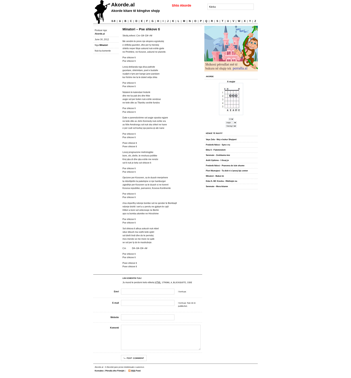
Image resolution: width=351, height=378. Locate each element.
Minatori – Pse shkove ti (141, 29)
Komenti (114, 327)
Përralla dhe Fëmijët (114, 371)
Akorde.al (123, 4)
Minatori (103, 45)
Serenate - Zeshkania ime (218, 155)
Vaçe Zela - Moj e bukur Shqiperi (221, 139)
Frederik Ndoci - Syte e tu (218, 145)
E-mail (115, 303)
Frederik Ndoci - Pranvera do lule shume (225, 165)
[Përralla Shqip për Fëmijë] (231, 49)
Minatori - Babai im (215, 176)
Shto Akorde (181, 5)
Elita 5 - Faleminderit (216, 150)
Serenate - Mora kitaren (217, 186)
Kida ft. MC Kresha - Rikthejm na (221, 181)
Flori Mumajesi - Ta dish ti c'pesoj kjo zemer (227, 171)
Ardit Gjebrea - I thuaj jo (217, 160)
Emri (116, 291)
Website (114, 317)
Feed (136, 371)
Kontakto (99, 371)
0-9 (113, 21)
